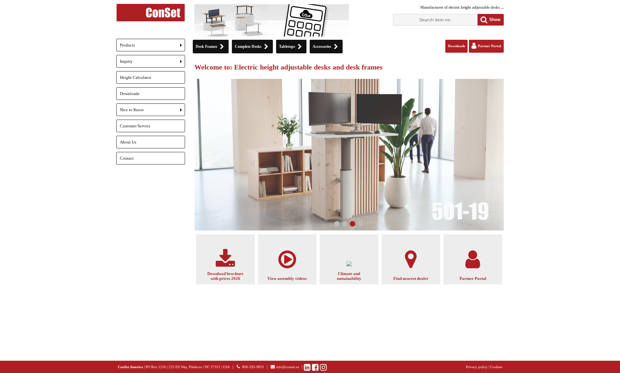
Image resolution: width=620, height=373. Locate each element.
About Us (128, 142)
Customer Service (135, 125)
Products (152, 47)
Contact (127, 158)
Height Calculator (135, 77)
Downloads (130, 93)
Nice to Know (152, 111)
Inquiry (152, 63)
